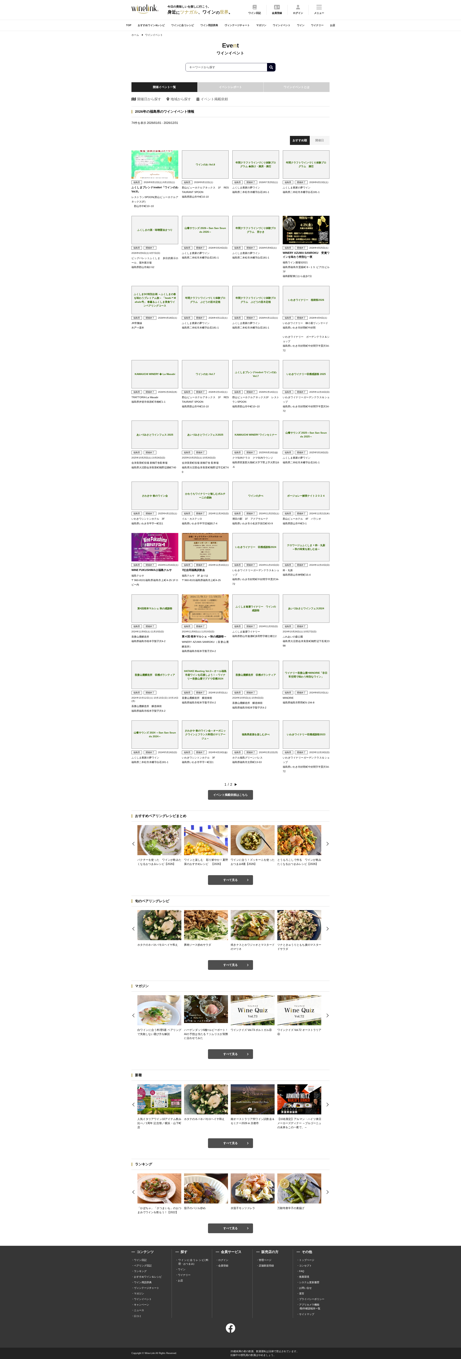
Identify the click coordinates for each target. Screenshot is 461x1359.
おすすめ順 (300, 140)
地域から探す (181, 99)
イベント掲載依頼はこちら (230, 794)
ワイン (301, 25)
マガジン (261, 25)
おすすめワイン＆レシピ (148, 1276)
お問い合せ (305, 1287)
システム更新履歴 (309, 1282)
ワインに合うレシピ (182, 25)
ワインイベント (281, 25)
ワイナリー (317, 25)
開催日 (319, 140)
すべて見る (230, 879)
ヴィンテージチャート (237, 25)
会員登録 (223, 1265)
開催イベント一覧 (164, 87)
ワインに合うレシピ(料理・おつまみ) (193, 1262)
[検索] (271, 67)
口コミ (138, 1316)
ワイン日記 (140, 1260)
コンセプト (305, 1265)
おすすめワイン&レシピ (151, 25)
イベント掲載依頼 (214, 99)
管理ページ (265, 1260)
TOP (128, 25)
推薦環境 (304, 1276)
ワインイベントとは (297, 87)
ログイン (223, 1260)
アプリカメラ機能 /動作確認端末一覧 (309, 1306)
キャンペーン (141, 1304)
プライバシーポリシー (311, 1299)
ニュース (139, 1310)
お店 (332, 25)
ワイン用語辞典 (209, 25)
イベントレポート (230, 87)
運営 (301, 1293)
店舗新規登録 (266, 1265)
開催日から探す (149, 99)
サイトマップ (306, 1314)
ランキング (140, 1271)
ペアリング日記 (143, 1265)
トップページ (306, 1260)
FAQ (301, 1271)
